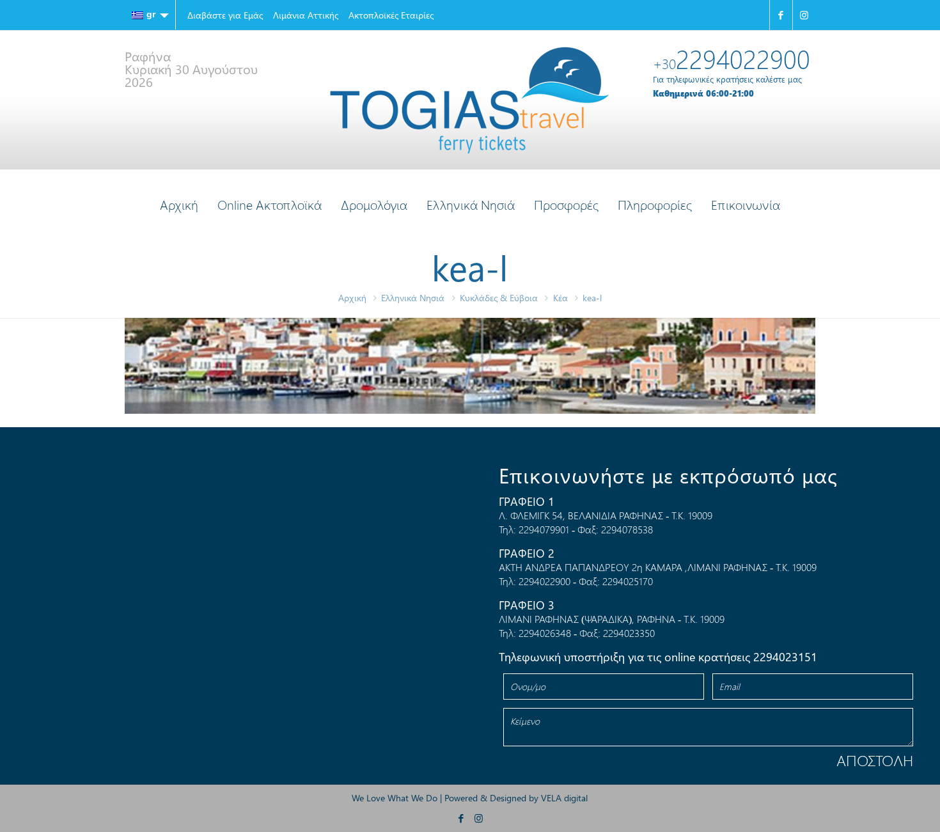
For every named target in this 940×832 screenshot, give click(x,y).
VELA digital (564, 798)
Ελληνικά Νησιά (412, 298)
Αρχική (352, 298)
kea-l (592, 298)
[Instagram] (804, 15)
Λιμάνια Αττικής (305, 15)
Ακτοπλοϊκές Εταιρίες (391, 15)
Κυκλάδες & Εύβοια (499, 298)
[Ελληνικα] (150, 14)
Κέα (560, 298)
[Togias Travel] (469, 100)
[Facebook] (781, 15)
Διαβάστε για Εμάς (225, 15)
